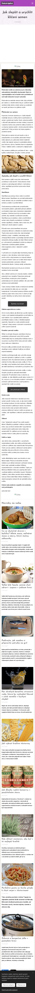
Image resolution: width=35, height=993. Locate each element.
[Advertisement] (17, 43)
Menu (32, 3)
